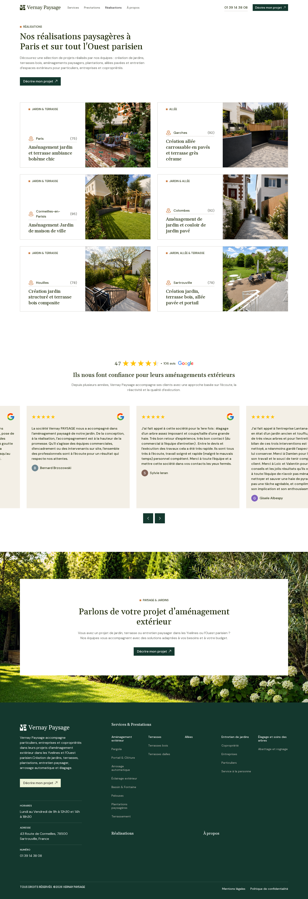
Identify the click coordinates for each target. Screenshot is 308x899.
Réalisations (113, 7)
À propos (133, 7)
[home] (40, 7)
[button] (148, 518)
